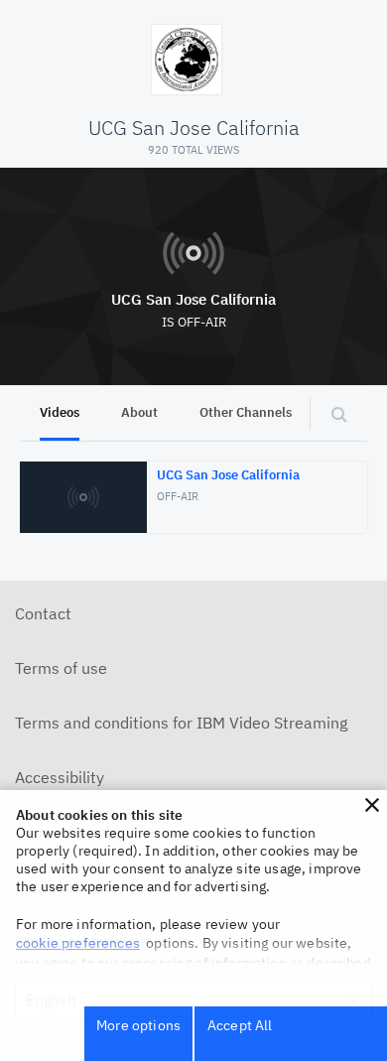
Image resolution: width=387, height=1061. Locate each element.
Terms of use (61, 668)
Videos (59, 412)
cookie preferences (78, 943)
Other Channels (245, 412)
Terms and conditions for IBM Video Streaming (181, 722)
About (139, 412)
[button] (372, 805)
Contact (43, 613)
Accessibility (59, 777)
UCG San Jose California (193, 299)
